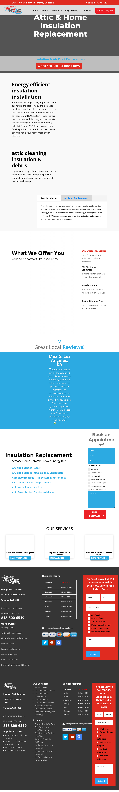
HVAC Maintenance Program (20, 552)
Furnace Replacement (10, 649)
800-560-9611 (49, 66)
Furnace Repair (96, 473)
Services (56, 11)
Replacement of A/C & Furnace (59, 553)
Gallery (74, 11)
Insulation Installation (98, 489)
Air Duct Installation (98, 486)
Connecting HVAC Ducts (45, 724)
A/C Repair (94, 469)
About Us (45, 11)
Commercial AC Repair (15, 750)
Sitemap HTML (7, 627)
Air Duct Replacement (76, 198)
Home (35, 11)
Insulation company (9, 654)
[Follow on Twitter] (45, 642)
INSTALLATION (58, 558)
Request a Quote (105, 10)
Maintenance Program (98, 483)
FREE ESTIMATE (95, 514)
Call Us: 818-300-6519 (96, 3)
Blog (67, 11)
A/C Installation (96, 476)
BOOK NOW (72, 66)
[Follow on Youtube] (52, 642)
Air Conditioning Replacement (14, 638)
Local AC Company (13, 747)
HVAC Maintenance (9, 659)
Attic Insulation (49, 198)
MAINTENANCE (18, 558)
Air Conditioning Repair (11, 633)
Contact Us (86, 11)
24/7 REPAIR (98, 558)
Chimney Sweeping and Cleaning (15, 665)
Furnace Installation (98, 479)
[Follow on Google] (58, 642)
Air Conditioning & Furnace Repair (99, 553)
